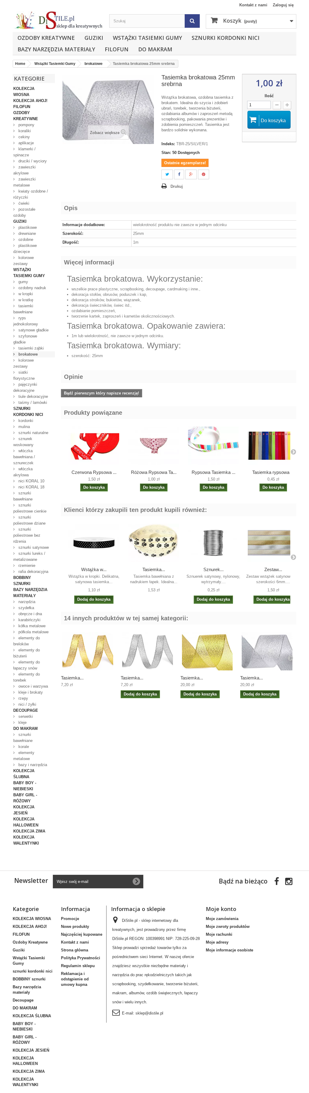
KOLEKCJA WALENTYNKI (26, 840)
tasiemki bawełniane (23, 309)
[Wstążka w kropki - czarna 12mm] (94, 542)
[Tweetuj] (167, 175)
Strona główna (74, 950)
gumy (22, 282)
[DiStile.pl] (58, 20)
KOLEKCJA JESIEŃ (23, 810)
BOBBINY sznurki (22, 580)
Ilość (269, 96)
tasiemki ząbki (30, 348)
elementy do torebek (26, 677)
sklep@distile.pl (149, 1013)
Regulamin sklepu (78, 966)
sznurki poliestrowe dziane (29, 520)
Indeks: (168, 144)
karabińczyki (28, 620)
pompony (25, 125)
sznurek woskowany (23, 441)
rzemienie (26, 565)
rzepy (22, 698)
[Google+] (191, 175)
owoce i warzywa (32, 686)
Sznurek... (213, 569)
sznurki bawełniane (23, 496)
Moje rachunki (219, 934)
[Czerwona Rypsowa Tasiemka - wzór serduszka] (94, 445)
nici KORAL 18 (30, 487)
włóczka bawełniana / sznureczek (24, 457)
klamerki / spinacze (24, 152)
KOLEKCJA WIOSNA (23, 91)
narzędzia (26, 601)
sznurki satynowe (33, 547)
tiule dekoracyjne (32, 396)
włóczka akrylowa (23, 472)
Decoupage (25, 710)
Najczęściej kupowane (81, 934)
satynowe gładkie (33, 330)
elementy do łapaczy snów (26, 665)
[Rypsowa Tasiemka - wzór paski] (213, 445)
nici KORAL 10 (30, 481)
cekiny (23, 137)
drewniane (26, 233)
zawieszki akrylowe (24, 170)
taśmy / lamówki (32, 402)
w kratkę (25, 300)
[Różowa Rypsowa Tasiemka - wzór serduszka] (153, 445)
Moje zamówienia (222, 918)
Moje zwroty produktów (228, 926)
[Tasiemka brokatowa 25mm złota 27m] (207, 651)
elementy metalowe (23, 755)
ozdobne (25, 239)
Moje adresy (217, 942)
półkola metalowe (33, 632)
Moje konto (221, 908)
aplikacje (25, 143)
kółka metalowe (31, 626)
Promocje (70, 918)
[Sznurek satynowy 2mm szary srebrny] (213, 542)
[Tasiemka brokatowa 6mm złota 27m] (88, 651)
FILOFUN (117, 49)
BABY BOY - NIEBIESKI (24, 786)
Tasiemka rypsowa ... (273, 472)
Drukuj (176, 186)
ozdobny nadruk (31, 288)
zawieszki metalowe (24, 182)
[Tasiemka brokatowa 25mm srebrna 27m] (267, 651)
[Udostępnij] (179, 175)
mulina (23, 426)
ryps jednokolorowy (25, 321)
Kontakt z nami (253, 5)
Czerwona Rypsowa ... (94, 472)
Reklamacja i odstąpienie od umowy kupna (75, 979)
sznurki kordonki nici (226, 37)
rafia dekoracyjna (32, 571)
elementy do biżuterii (26, 653)
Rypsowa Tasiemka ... (213, 472)
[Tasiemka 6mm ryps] (273, 445)
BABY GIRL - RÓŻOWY (25, 798)
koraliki (24, 131)
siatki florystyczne (24, 375)
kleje (22, 722)
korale (23, 746)
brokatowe (27, 354)
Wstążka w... (94, 569)
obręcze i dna (29, 614)
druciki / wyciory (32, 161)
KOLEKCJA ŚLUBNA (23, 774)
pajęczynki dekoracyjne (25, 387)
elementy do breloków (26, 641)
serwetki (25, 716)
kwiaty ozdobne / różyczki (30, 194)
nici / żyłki (26, 704)
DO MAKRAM (155, 49)
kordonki (25, 420)
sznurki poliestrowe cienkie (29, 508)
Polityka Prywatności (80, 958)
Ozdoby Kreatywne (46, 37)
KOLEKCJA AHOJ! (30, 100)
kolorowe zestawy (23, 260)
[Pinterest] (203, 175)
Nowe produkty (75, 926)
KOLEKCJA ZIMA (29, 831)
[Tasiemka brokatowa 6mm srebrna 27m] (147, 651)
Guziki (93, 37)
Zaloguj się (283, 5)
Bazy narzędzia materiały (56, 49)
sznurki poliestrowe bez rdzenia (26, 535)
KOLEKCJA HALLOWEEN (25, 822)
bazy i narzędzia (32, 764)
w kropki (25, 294)
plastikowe (27, 227)
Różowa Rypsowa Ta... (154, 472)
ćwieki (23, 203)
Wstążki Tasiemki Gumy (147, 37)
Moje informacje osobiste (229, 950)
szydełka (25, 608)
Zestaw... (273, 569)
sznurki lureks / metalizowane (29, 556)
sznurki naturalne (32, 432)
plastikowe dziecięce (25, 248)
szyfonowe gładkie (25, 339)
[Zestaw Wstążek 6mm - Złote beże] (273, 542)
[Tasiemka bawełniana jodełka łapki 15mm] (153, 542)
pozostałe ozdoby (24, 212)
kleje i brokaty (30, 692)
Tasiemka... (153, 569)
